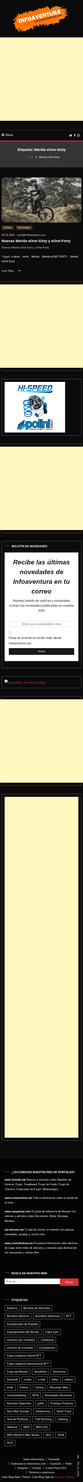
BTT (69, 1316)
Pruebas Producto (61, 1403)
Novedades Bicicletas (58, 1395)
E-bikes (8, 227)
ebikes (69, 1379)
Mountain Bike (59, 1387)
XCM (61, 1434)
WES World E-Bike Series (23, 1434)
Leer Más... (9, 270)
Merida (35, 256)
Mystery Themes (64, 1477)
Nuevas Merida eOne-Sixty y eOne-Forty (36, 241)
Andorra (12, 1308)
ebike (55, 1379)
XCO (10, 1442)
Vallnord (12, 1427)
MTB (35, 1395)
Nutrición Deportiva (19, 1403)
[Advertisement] (41, 79)
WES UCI (42, 1427)
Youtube (36, 1468)
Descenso (59, 1371)
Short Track (64, 1411)
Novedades (24, 227)
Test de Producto (17, 1419)
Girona (39, 1387)
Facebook (55, 1463)
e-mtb (41, 1379)
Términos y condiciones (42, 1472)
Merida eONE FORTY (54, 256)
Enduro (24, 1387)
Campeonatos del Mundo (23, 1332)
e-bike (28, 1379)
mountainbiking (16, 1395)
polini (40, 1403)
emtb (26, 256)
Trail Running (43, 1419)
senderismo (42, 1411)
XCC (48, 1434)
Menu (9, 135)
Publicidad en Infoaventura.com (28, 1463)
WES (26, 1427)
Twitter (68, 1463)
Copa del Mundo (17, 1371)
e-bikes (15, 256)
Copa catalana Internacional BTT (28, 1363)
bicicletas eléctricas (47, 1316)
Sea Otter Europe (18, 1411)
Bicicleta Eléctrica (18, 1316)
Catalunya (47, 1339)
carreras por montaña (21, 1339)
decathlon (40, 1371)
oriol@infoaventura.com (31, 234)
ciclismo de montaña (20, 1347)
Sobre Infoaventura (33, 1459)
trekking (63, 1419)
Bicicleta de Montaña (36, 1308)
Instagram (22, 1468)
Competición (47, 1347)
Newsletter (54, 1459)
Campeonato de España (22, 1324)
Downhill (12, 1379)
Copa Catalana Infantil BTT (24, 1355)
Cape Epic (51, 1332)
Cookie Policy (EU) (56, 1468)
